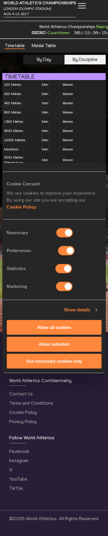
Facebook (19, 451)
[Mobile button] (82, 6)
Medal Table (44, 45)
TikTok (16, 488)
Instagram (19, 460)
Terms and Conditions (31, 403)
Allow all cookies (54, 327)
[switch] (66, 250)
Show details (77, 309)
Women (67, 85)
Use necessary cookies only (54, 361)
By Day (44, 59)
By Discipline (85, 59)
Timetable (15, 45)
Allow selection (54, 344)
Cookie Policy (21, 206)
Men (45, 85)
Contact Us (21, 394)
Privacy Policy (23, 421)
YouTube (18, 479)
